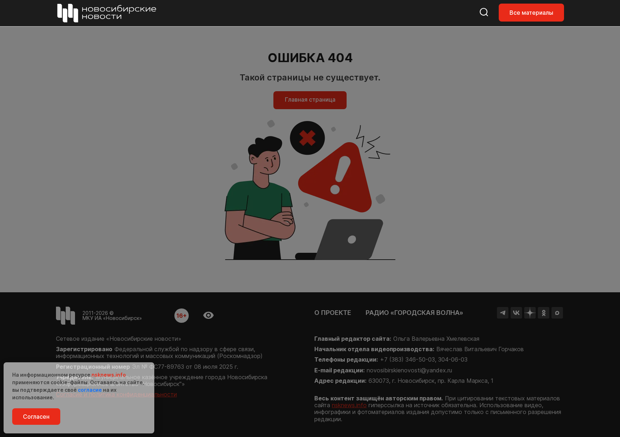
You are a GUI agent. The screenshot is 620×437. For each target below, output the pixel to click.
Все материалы (531, 12)
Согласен (36, 416)
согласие (90, 390)
